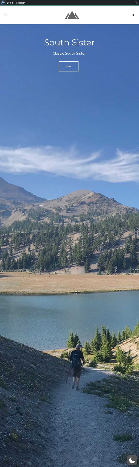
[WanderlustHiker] (72, 15)
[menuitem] (3, 2)
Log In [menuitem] (10, 2)
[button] (132, 460)
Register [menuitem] (20, 2)
